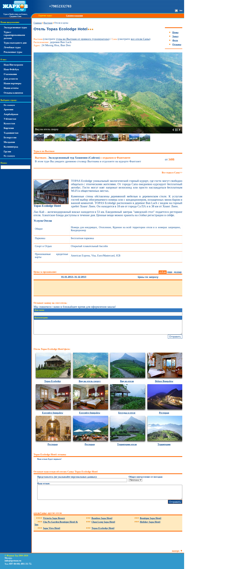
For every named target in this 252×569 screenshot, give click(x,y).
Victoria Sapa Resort (54, 518)
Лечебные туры (12, 47)
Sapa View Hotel (51, 528)
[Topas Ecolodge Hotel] (51, 203)
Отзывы (176, 44)
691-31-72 (26, 563)
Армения (8, 109)
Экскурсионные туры (15, 27)
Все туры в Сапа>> (172, 172)
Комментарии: (41, 318)
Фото (175, 40)
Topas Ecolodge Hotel (103, 528)
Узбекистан (10, 118)
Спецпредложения (74, 16)
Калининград (11, 146)
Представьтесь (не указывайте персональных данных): (67, 477)
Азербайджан (11, 114)
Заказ (175, 36)
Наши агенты (11, 88)
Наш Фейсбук (11, 69)
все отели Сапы (140, 38)
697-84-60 (14, 563)
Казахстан (9, 123)
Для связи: (39, 310)
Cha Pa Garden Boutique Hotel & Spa (56, 523)
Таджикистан (11, 132)
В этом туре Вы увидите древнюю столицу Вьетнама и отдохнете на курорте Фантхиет (88, 161)
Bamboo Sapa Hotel (102, 518)
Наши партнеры (12, 83)
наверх (175, 550)
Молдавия (9, 142)
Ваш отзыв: (43, 483)
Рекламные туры (13, 52)
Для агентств (11, 78)
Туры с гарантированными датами (14, 35)
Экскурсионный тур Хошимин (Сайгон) (82, 157)
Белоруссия (10, 137)
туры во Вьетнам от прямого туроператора (82, 38)
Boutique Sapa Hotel (150, 518)
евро (169, 271)
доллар (178, 271)
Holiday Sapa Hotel (150, 521)
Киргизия (9, 128)
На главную (9, 105)
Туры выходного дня (15, 42)
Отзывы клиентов (13, 92)
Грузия (7, 151)
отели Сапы (40, 513)
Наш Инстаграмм (13, 64)
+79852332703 (60, 6)
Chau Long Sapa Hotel (103, 521)
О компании (10, 74)
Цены (175, 32)
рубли (162, 271)
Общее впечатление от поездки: (146, 477)
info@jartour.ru (13, 560)
